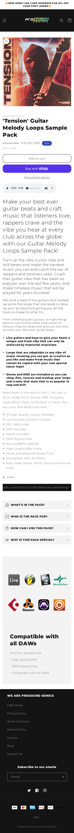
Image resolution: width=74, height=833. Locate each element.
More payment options (37, 177)
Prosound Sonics (31, 827)
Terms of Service (18, 721)
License (12, 737)
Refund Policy (16, 729)
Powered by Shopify (48, 827)
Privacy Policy (16, 713)
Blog (10, 746)
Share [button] (11, 477)
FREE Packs (15, 705)
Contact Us (14, 754)
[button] (4, 20)
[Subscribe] (63, 777)
